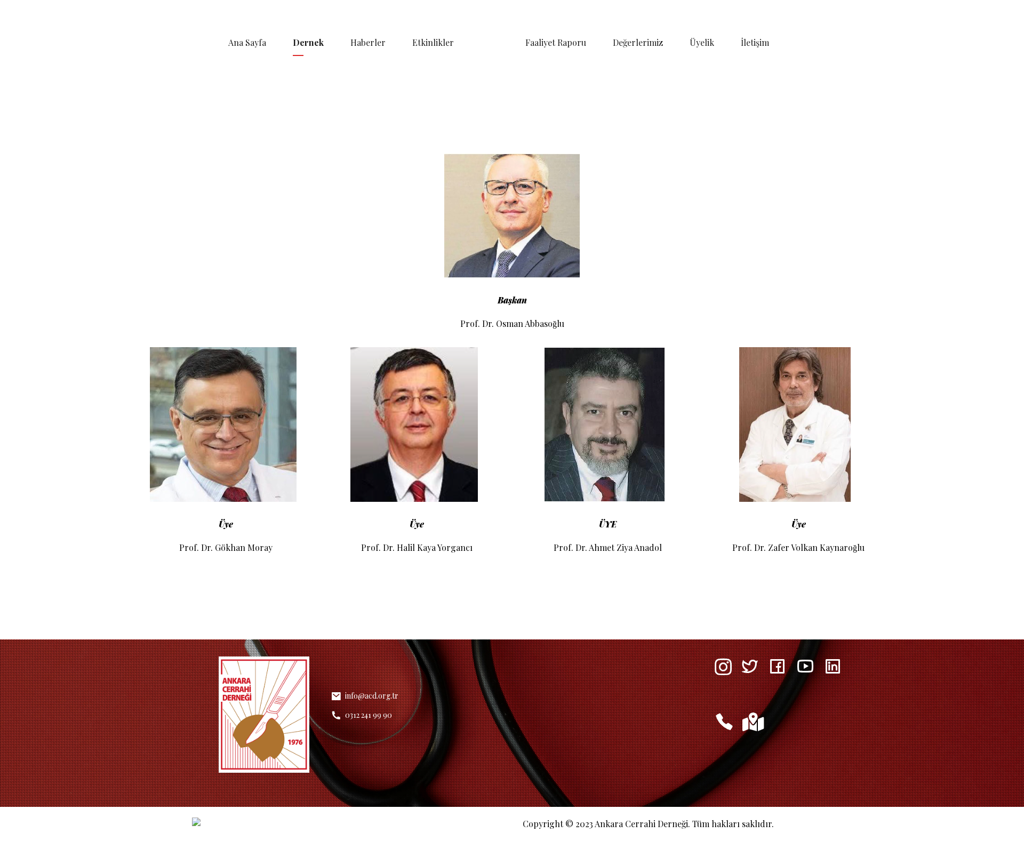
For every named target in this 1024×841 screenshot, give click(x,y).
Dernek (308, 42)
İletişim (755, 42)
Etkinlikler (433, 42)
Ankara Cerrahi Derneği (641, 823)
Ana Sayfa (247, 42)
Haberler (368, 42)
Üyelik (702, 42)
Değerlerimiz (638, 42)
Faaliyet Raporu (555, 42)
